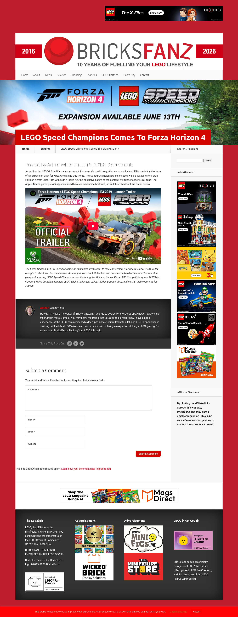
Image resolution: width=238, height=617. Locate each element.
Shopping (76, 75)
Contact (144, 75)
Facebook (75, 343)
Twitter (81, 343)
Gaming (45, 148)
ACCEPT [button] (196, 612)
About (36, 75)
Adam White (60, 165)
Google (69, 343)
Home (24, 75)
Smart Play (129, 75)
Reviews (61, 75)
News (48, 75)
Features (91, 75)
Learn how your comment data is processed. (86, 468)
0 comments (120, 165)
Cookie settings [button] (178, 611)
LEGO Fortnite (110, 75)
